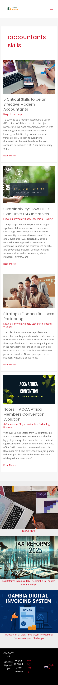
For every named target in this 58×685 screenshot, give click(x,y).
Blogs (6, 114)
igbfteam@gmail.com (8, 665)
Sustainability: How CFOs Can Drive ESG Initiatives (26, 211)
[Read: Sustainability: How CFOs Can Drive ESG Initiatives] (29, 184)
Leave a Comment (12, 218)
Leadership (16, 114)
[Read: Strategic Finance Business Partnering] (29, 290)
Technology (45, 424)
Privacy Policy (29, 666)
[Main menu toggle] (51, 9)
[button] (49, 667)
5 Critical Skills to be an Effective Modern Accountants (25, 104)
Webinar (7, 326)
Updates (48, 323)
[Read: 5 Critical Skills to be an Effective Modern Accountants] (29, 76)
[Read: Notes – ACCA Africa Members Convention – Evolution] (29, 389)
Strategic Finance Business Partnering (28, 316)
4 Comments (10, 424)
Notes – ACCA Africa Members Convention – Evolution (25, 414)
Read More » (9, 155)
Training (48, 218)
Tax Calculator (29, 530)
